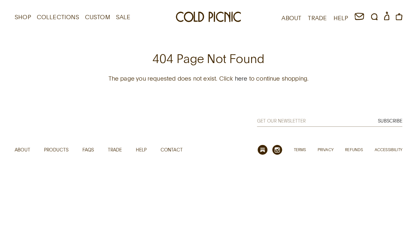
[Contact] (359, 18)
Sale (123, 17)
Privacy (326, 149)
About (22, 150)
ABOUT (291, 18)
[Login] (386, 18)
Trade (115, 150)
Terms (300, 149)
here (241, 78)
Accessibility (388, 149)
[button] (374, 18)
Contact (172, 150)
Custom (97, 17)
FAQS (88, 150)
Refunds (354, 149)
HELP (341, 18)
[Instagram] (277, 150)
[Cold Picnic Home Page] (208, 18)
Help (141, 150)
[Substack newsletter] (262, 150)
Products (56, 150)
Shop (23, 17)
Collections (58, 17)
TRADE (317, 18)
